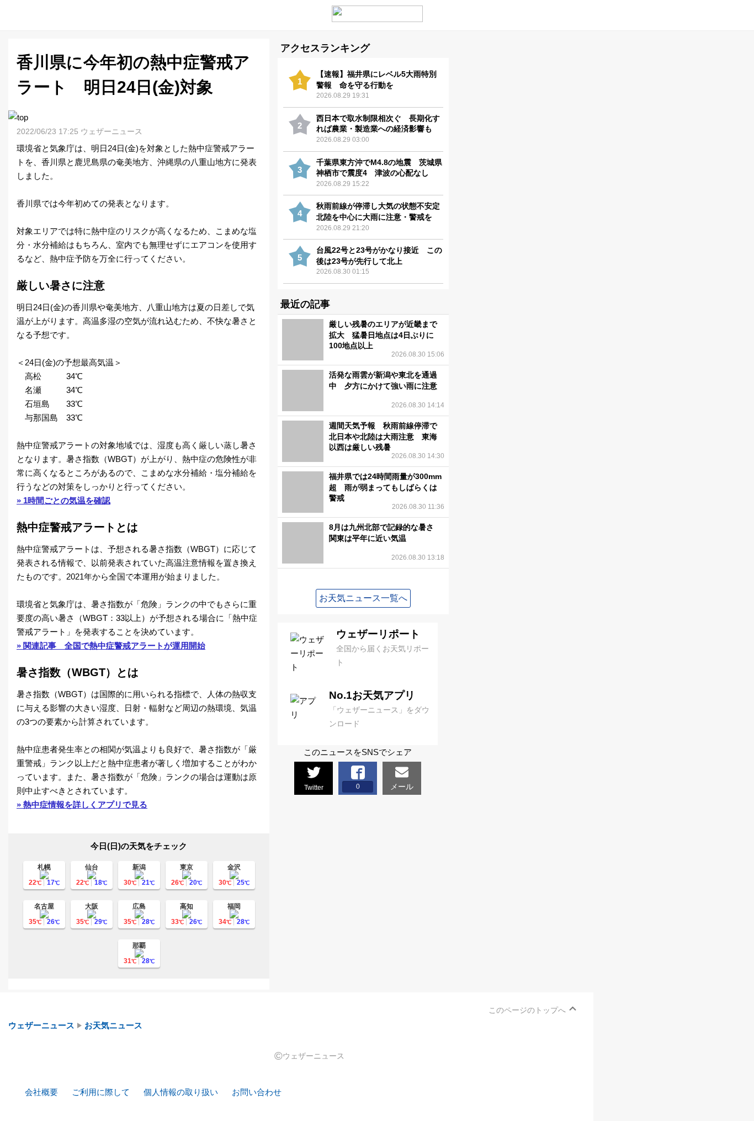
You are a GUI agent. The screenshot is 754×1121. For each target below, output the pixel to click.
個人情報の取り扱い (181, 1092)
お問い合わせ (257, 1092)
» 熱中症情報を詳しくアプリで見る (82, 804)
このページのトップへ (527, 1010)
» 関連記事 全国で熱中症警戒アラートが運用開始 (111, 645)
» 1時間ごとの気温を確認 (63, 500)
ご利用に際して (101, 1092)
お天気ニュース (113, 1025)
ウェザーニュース (41, 1025)
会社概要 (41, 1092)
